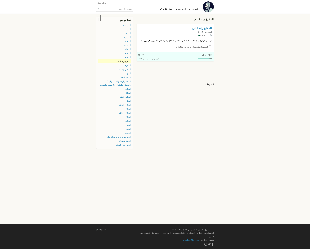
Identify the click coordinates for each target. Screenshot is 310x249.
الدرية (128, 29)
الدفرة (128, 65)
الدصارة (127, 45)
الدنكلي (127, 133)
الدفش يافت (125, 69)
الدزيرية (127, 37)
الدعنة (128, 53)
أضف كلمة (167, 8)
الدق (129, 73)
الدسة (128, 41)
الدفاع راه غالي (202, 28)
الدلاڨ (128, 117)
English (102, 229)
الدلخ (128, 129)
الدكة (128, 93)
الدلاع (128, 109)
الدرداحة (127, 25)
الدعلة (128, 49)
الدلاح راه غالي (124, 105)
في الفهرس (125, 20)
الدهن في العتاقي (123, 145)
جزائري (204, 35)
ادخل (104, 3)
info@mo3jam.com (191, 240)
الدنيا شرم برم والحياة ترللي (118, 137)
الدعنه (128, 57)
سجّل (99, 3)
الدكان (128, 89)
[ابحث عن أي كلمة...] (98, 9)
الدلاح (128, 101)
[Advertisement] (175, 72)
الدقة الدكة (126, 77)
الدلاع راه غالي (124, 113)
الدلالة (128, 121)
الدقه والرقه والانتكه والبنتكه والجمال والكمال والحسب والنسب (115, 83)
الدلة (129, 125)
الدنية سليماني (124, 141)
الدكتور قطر (125, 97)
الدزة (128, 33)
